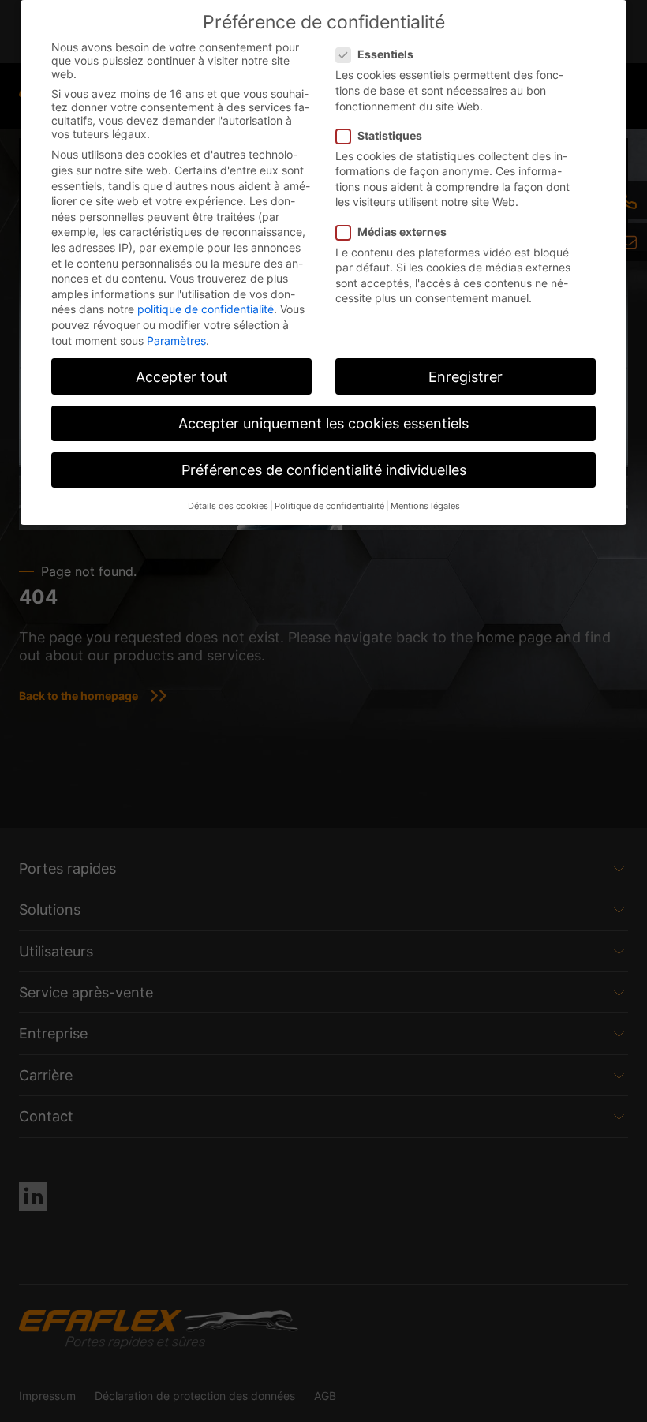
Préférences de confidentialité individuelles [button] (323, 470)
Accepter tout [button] (182, 377)
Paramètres (176, 340)
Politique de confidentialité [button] (329, 506)
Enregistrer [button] (465, 377)
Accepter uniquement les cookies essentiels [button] (323, 423)
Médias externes (402, 231)
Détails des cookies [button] (228, 506)
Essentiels (385, 54)
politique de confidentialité (205, 309)
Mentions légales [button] (425, 506)
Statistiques (389, 135)
